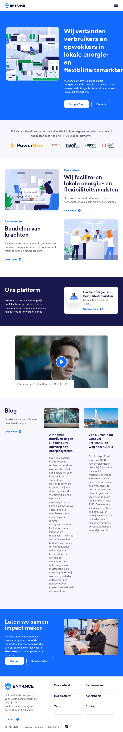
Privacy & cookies (34, 726)
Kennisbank (93, 696)
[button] (61, 362)
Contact (101, 104)
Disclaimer (54, 726)
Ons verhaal (62, 685)
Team (57, 706)
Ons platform (76, 104)
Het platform (62, 696)
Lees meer (70, 210)
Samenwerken (39, 660)
